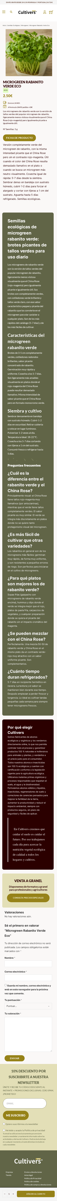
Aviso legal (28, 1175)
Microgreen (24, 25)
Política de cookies (31, 1181)
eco (6, 90)
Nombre (10, 957)
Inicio (4, 25)
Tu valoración (13, 1013)
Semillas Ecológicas (13, 25)
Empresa (9, 1172)
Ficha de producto (19, 137)
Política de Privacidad (32, 1178)
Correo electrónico (16, 971)
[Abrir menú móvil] (3, 12)
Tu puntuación (13, 1000)
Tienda (8, 1175)
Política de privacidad (34, 1130)
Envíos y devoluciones (33, 1172)
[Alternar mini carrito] (51, 12)
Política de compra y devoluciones (37, 1185)
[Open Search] (11, 12)
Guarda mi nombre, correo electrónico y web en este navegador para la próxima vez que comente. (28, 989)
